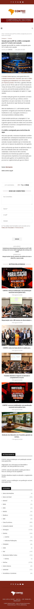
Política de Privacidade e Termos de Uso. (13, 227)
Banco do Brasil (17, 497)
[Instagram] (15, 2)
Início (3, 33)
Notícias (17, 562)
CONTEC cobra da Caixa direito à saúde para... (17, 348)
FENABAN (17, 544)
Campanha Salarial (17, 526)
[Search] (32, 28)
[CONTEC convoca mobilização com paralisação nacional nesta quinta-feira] (17, 392)
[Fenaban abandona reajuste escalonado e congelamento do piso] (17, 363)
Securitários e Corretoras (17, 573)
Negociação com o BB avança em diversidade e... (17, 320)
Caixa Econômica (17, 522)
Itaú (17, 551)
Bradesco (17, 515)
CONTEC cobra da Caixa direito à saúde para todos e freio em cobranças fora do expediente (16, 470)
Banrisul (17, 500)
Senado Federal (7, 76)
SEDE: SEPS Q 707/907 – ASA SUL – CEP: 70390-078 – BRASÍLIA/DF (17, 600)
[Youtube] (20, 2)
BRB (17, 519)
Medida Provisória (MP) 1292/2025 (12, 78)
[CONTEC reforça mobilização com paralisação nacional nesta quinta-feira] (17, 278)
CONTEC (10, 49)
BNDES (17, 511)
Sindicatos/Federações (18, 540)
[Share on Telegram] (26, 185)
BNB (17, 508)
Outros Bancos (17, 566)
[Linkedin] (17, 2)
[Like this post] (19, 185)
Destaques (17, 529)
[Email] (22, 2)
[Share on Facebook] (21, 185)
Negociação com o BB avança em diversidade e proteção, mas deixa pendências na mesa (14, 465)
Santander (17, 569)
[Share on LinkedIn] (22, 185)
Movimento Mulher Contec (17, 555)
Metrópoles (9, 167)
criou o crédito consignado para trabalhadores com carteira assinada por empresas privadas (17, 80)
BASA (17, 504)
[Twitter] (13, 2)
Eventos (17, 533)
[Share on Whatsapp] (24, 185)
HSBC (17, 548)
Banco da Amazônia (17, 493)
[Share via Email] (28, 185)
